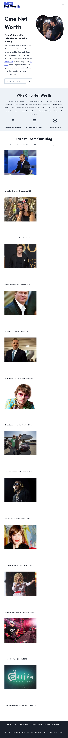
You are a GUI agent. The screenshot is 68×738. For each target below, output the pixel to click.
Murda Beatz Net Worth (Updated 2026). (18, 425)
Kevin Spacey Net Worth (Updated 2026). (18, 378)
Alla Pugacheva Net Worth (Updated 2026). (19, 612)
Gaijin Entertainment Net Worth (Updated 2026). (21, 706)
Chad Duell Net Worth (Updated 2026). (17, 285)
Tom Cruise (8, 61)
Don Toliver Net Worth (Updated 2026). (17, 518)
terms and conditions (28, 724)
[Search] (29, 81)
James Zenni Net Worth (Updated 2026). (18, 191)
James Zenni (19, 68)
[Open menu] (63, 4)
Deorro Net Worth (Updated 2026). (16, 659)
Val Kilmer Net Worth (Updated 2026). (17, 331)
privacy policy (12, 724)
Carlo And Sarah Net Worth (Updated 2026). (19, 238)
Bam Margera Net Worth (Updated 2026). (18, 472)
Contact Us (56, 724)
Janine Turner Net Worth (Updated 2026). (18, 565)
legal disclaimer (44, 724)
